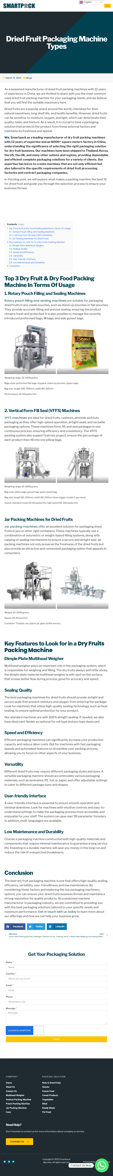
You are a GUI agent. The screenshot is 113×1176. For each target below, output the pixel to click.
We (6, 137)
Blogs (29, 77)
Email (9, 985)
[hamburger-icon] (107, 6)
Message (11, 1008)
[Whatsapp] (102, 1165)
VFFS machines (15, 418)
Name (9, 962)
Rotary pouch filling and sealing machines (35, 301)
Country (10, 973)
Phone (9, 996)
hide (21, 224)
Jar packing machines (21, 526)
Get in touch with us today (57, 912)
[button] (14, 926)
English (87, 2)
